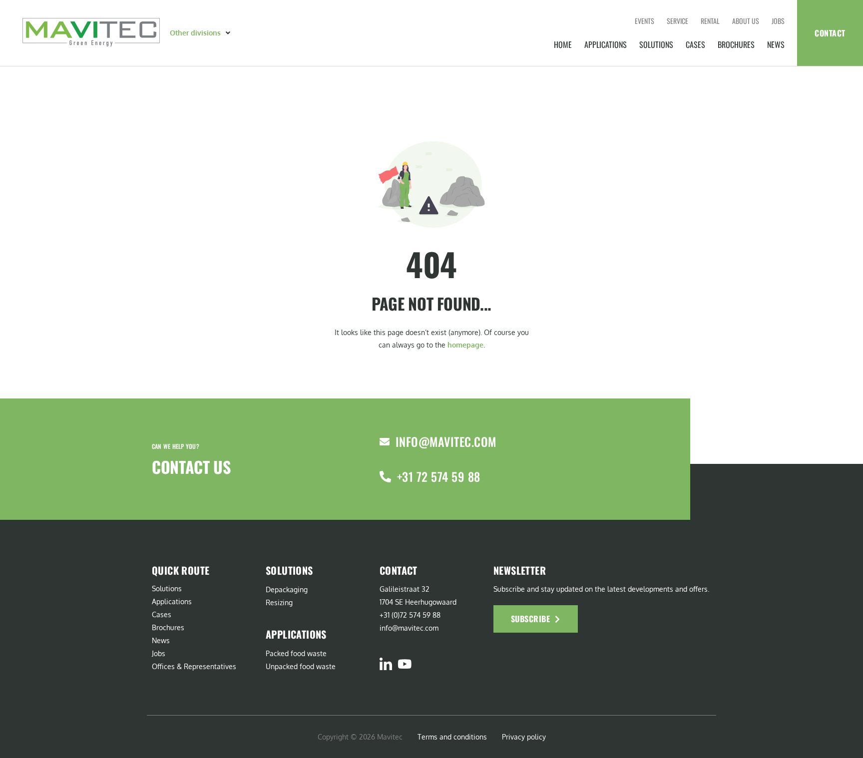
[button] (201, 32)
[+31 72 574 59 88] (385, 476)
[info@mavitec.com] (385, 442)
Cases (695, 44)
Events (644, 20)
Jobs (778, 20)
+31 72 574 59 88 (438, 476)
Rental (710, 20)
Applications (605, 44)
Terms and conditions (452, 737)
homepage (465, 345)
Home (563, 44)
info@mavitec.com (446, 441)
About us (745, 20)
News (776, 44)
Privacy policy (524, 737)
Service (677, 20)
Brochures (736, 44)
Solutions (656, 44)
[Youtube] (404, 664)
